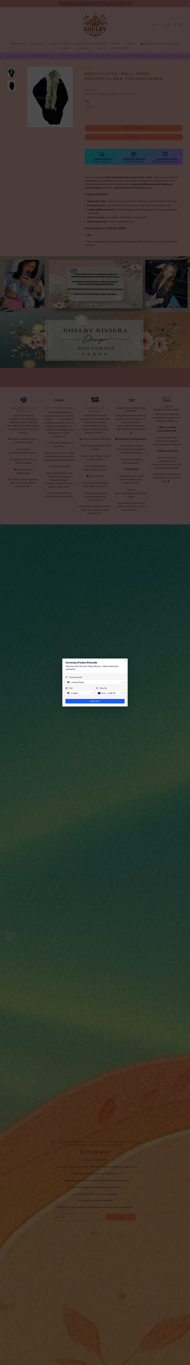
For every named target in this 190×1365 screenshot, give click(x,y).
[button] (95, 682)
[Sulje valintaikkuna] (125, 660)
